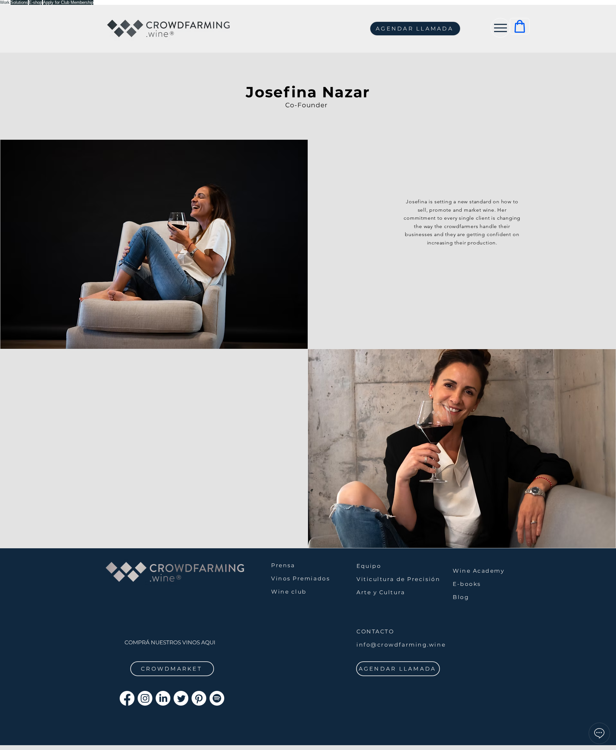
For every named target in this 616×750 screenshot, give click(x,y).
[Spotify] (217, 698)
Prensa (283, 565)
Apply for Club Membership (68, 2)
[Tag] (519, 26)
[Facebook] (127, 698)
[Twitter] (181, 698)
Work (5, 2)
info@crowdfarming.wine (401, 644)
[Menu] (500, 28)
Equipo (368, 566)
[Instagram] (145, 698)
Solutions (19, 2)
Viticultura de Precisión (398, 579)
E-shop (35, 2)
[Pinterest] (199, 698)
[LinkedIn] (163, 698)
